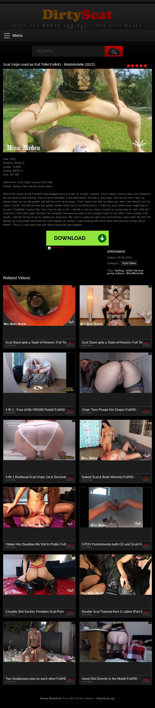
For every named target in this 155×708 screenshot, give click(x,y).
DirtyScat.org (106, 698)
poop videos (116, 273)
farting (119, 270)
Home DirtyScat (50, 698)
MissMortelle (135, 273)
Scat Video (129, 263)
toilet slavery (134, 270)
